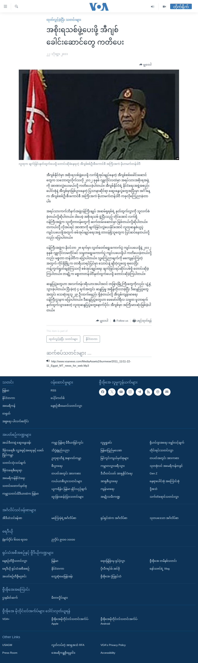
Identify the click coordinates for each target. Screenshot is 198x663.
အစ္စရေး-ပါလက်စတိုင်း (15, 421)
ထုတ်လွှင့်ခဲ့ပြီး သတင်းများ (63, 19)
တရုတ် (6, 413)
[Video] (164, 6)
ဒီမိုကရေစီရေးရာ (12, 470)
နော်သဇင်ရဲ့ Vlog (160, 568)
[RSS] (148, 392)
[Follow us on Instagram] (130, 392)
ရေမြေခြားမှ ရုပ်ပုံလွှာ (113, 560)
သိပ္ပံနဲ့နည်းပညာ (60, 450)
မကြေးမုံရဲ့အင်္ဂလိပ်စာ (63, 518)
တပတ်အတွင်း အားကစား (66, 473)
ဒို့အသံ (153, 488)
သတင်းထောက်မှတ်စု (14, 485)
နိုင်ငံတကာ (8, 398)
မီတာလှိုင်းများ (59, 597)
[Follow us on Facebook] (102, 392)
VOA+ (5, 619)
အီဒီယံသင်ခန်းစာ (12, 518)
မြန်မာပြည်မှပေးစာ (111, 450)
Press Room (9, 652)
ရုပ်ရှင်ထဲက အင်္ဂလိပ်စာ (114, 518)
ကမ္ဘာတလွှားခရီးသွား (113, 465)
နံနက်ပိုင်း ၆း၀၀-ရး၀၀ (14, 539)
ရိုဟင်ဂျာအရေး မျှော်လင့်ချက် (167, 442)
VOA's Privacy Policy (113, 645)
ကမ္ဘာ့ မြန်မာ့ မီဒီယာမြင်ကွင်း (67, 442)
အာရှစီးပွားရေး (109, 481)
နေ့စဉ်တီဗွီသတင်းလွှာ (14, 560)
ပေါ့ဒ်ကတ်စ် (58, 398)
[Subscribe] (167, 392)
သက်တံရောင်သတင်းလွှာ (164, 496)
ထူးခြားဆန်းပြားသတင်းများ (67, 496)
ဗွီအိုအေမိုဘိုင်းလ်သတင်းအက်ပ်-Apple (70, 621)
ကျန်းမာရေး (107, 488)
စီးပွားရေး (57, 465)
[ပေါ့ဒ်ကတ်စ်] (157, 392)
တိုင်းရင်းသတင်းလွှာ (161, 450)
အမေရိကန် (8, 405)
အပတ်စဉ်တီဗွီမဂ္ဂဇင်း (14, 576)
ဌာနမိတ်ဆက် (10, 597)
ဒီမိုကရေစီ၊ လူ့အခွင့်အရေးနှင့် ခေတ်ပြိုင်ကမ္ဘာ (23, 453)
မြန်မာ (5, 390)
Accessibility (108, 652)
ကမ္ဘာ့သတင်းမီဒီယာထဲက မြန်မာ (20, 493)
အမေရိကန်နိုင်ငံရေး (13, 478)
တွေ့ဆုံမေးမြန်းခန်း (62, 576)
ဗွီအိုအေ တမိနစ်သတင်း (163, 560)
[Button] (145, 64)
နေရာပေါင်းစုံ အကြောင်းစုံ (164, 481)
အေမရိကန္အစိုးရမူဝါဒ (63, 652)
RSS (53, 390)
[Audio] (153, 6)
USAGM (7, 645)
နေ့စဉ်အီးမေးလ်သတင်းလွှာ (66, 405)
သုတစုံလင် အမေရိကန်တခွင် (166, 465)
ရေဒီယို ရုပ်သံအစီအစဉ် (15, 568)
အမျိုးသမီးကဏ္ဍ (110, 496)
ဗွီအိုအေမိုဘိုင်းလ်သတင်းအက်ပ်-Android (119, 621)
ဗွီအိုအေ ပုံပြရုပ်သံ (111, 576)
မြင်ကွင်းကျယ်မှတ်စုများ (115, 458)
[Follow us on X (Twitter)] (111, 392)
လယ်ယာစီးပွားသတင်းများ (66, 481)
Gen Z (153, 473)
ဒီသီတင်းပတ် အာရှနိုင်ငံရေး (117, 473)
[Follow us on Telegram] (139, 392)
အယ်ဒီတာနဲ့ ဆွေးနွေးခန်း (16, 442)
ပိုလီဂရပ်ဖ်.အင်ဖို (110, 568)
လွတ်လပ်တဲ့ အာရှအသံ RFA (67, 645)
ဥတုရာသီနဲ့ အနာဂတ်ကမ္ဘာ (66, 458)
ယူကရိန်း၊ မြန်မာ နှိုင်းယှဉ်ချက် (69, 488)
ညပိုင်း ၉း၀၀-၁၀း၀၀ (63, 539)
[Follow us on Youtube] (121, 392)
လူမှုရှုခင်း (106, 442)
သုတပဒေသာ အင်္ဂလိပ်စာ (164, 518)
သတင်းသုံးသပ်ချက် (14, 462)
